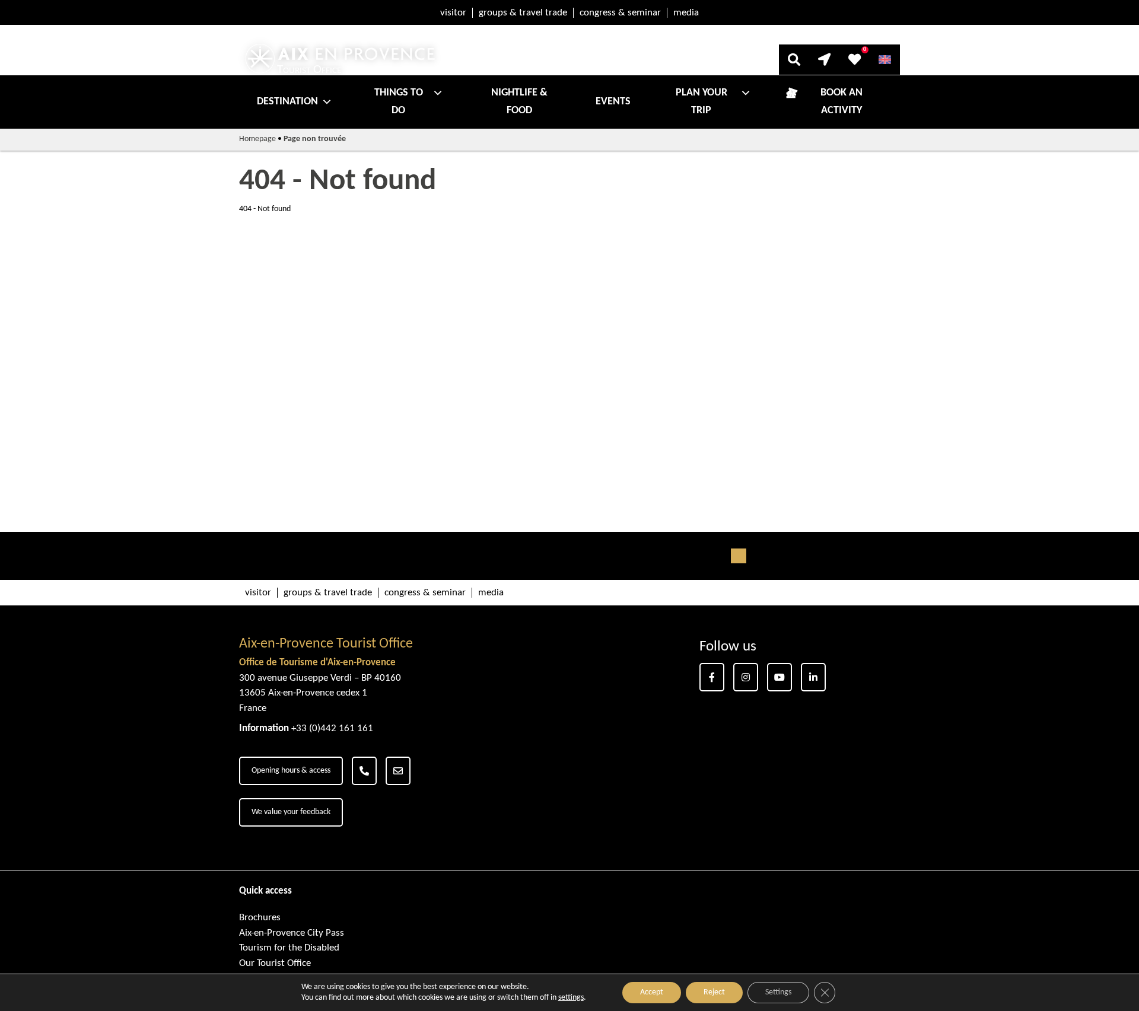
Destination (287, 101)
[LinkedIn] (813, 677)
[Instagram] (745, 677)
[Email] (398, 771)
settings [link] (571, 997)
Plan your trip (701, 101)
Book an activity (841, 101)
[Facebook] (711, 677)
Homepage (257, 139)
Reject (714, 992)
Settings (778, 992)
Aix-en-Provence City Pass (291, 933)
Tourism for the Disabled (289, 948)
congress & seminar (620, 13)
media (686, 13)
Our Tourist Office (275, 963)
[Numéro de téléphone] (364, 771)
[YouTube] (779, 677)
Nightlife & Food (519, 101)
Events (613, 101)
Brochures (260, 918)
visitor (453, 13)
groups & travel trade (523, 13)
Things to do (398, 101)
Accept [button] (651, 992)
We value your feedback (291, 812)
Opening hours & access (291, 770)
